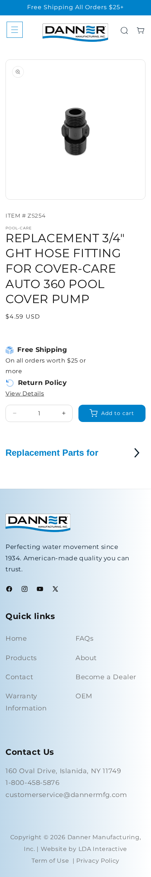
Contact (19, 677)
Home (16, 638)
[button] (15, 30)
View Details (24, 393)
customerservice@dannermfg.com (66, 795)
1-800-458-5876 (32, 783)
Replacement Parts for (51, 453)
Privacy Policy (97, 860)
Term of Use (50, 860)
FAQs (84, 638)
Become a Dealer (106, 677)
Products (21, 658)
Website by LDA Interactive (84, 848)
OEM (84, 696)
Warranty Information (26, 702)
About (86, 658)
